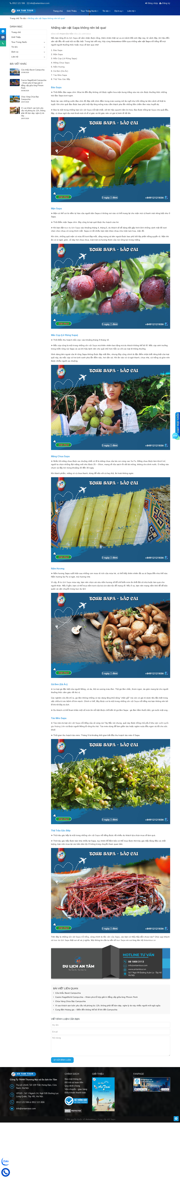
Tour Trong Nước (89, 11)
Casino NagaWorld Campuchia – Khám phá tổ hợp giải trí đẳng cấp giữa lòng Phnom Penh (96, 997)
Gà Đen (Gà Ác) (60, 71)
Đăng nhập (152, 3)
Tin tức (106, 11)
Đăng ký (166, 3)
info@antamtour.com (40, 3)
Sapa (153, 110)
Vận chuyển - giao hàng (76, 1089)
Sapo (113, 1119)
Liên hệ (131, 11)
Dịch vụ (118, 11)
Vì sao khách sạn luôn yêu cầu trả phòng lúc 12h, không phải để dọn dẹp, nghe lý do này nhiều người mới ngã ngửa (107, 1005)
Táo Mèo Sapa (60, 75)
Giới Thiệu (72, 11)
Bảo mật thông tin (73, 1079)
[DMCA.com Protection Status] (73, 1110)
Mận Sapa (58, 54)
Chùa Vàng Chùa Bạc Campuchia (70, 1001)
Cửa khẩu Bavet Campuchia (68, 993)
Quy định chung (72, 1086)
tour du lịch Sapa (72, 228)
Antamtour (116, 41)
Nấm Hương (59, 67)
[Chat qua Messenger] (3, 37)
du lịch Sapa (72, 38)
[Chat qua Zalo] (3, 31)
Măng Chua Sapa (61, 63)
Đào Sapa (57, 50)
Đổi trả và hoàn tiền (74, 1082)
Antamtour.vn (150, 940)
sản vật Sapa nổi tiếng (78, 937)
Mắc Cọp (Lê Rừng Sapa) (65, 58)
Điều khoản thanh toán (75, 1092)
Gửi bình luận (63, 1060)
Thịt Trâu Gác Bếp (61, 79)
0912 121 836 (38, 1102)
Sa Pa (133, 461)
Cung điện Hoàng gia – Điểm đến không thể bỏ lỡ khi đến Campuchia (86, 1009)
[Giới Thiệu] (110, 1094)
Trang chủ (58, 11)
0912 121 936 (18, 3)
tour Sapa (120, 940)
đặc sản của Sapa (111, 937)
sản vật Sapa (144, 41)
